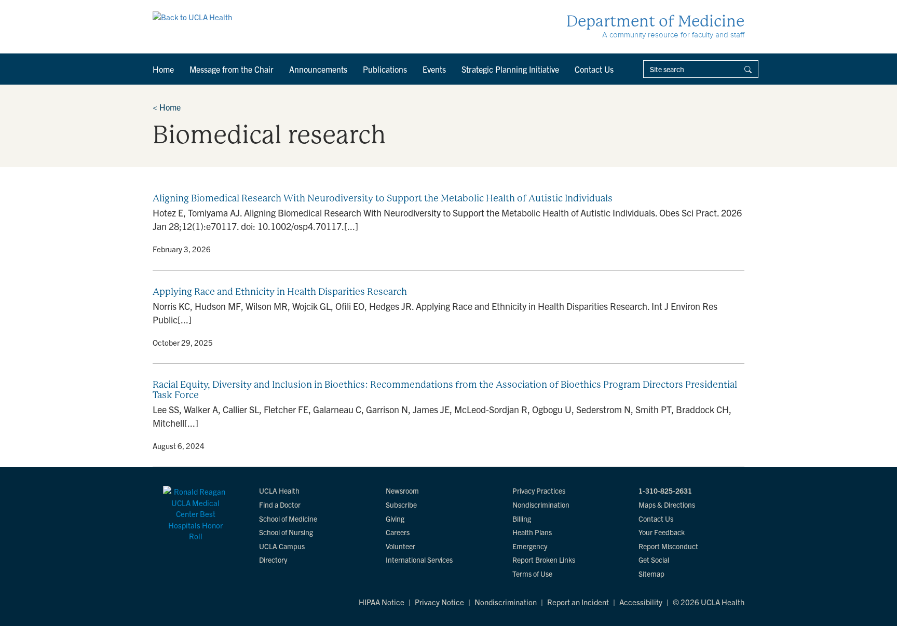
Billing (521, 518)
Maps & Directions (666, 504)
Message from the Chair (231, 69)
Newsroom (402, 490)
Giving (395, 518)
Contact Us (594, 69)
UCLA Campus (282, 546)
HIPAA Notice (381, 602)
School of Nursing (286, 532)
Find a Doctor (280, 504)
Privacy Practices (538, 490)
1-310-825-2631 (665, 490)
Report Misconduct (668, 546)
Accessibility (640, 602)
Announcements (318, 69)
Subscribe (401, 504)
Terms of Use (532, 573)
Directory (273, 559)
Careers (398, 532)
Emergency (529, 546)
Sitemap (651, 573)
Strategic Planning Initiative (510, 69)
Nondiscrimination (540, 504)
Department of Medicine (655, 21)
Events (434, 69)
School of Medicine (288, 518)
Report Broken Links (543, 559)
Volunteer (400, 546)
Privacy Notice (439, 602)
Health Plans (532, 532)
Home (163, 69)
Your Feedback (661, 532)
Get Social (653, 559)
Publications (385, 69)
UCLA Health (279, 490)
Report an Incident (578, 602)
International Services (419, 559)
